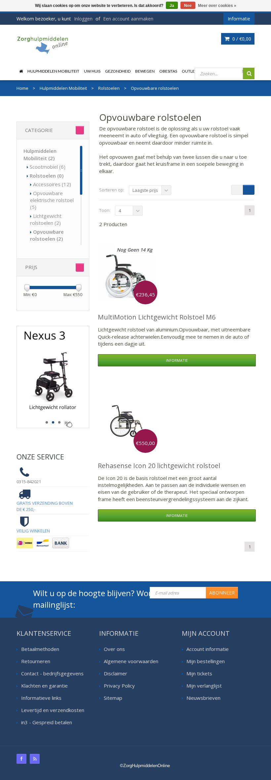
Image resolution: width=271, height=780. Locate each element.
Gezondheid (118, 71)
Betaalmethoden (40, 649)
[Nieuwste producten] (35, 759)
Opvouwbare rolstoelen (47, 235)
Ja (172, 5)
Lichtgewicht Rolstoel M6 (156, 317)
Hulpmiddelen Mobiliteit (53, 71)
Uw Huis (92, 71)
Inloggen (83, 19)
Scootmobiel (47, 166)
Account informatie (207, 649)
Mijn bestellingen (205, 661)
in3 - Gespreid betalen (46, 722)
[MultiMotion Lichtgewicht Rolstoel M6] (126, 273)
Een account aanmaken (128, 19)
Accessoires (52, 184)
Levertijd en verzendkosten (52, 710)
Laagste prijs (145, 190)
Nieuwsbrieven (203, 698)
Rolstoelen (46, 175)
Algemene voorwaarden (131, 661)
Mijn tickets (199, 673)
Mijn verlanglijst (204, 685)
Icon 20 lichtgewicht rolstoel (159, 465)
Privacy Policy (119, 685)
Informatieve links (41, 698)
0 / (241, 39)
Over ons (114, 649)
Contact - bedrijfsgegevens (52, 673)
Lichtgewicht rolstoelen (45, 219)
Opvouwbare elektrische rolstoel (52, 200)
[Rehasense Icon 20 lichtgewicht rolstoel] (126, 421)
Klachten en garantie (44, 685)
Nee (188, 5)
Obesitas (168, 71)
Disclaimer (115, 673)
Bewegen (145, 71)
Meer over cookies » (217, 5)
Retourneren (35, 661)
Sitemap (113, 698)
